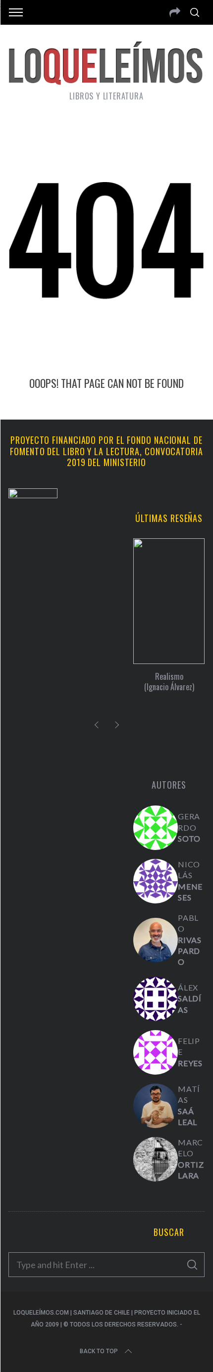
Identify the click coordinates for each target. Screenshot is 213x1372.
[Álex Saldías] (155, 999)
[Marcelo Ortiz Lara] (155, 1159)
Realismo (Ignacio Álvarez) (169, 681)
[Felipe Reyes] (155, 1052)
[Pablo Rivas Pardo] (155, 940)
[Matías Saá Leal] (155, 1106)
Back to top (99, 1351)
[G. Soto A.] (155, 827)
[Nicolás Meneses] (155, 881)
